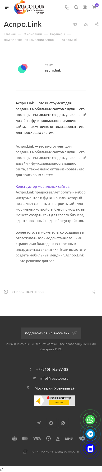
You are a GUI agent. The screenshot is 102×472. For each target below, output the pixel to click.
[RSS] (86, 24)
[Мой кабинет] (85, 7)
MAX (51, 423)
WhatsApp (63, 423)
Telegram (39, 423)
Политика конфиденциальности (55, 451)
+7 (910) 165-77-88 (52, 369)
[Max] (90, 448)
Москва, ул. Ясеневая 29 (54, 388)
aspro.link (53, 70)
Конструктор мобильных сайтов (43, 186)
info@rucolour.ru (54, 378)
